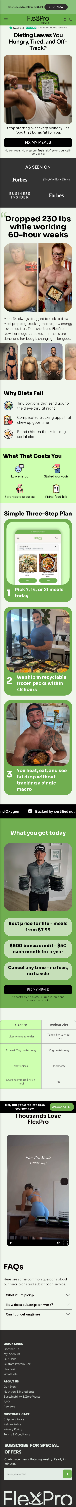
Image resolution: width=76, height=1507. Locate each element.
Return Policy (13, 1424)
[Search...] (65, 20)
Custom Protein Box (17, 1364)
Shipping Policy (14, 1419)
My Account (12, 1354)
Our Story (10, 1386)
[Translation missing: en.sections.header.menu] (14, 20)
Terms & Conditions (17, 1434)
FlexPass (9, 1369)
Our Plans (10, 1359)
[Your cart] (70, 20)
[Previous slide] (9, 1190)
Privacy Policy (13, 1429)
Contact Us (11, 1349)
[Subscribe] (67, 1474)
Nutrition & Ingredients (19, 1391)
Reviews (9, 1406)
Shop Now (56, 6)
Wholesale (11, 1374)
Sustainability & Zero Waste (22, 1396)
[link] (38, 142)
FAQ (7, 1401)
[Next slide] (66, 1190)
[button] (58, 1243)
